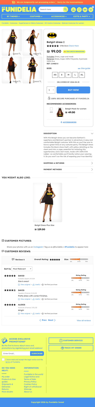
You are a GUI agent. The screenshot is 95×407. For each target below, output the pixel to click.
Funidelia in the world (33, 374)
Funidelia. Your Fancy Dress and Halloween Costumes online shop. (19, 9)
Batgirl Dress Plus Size (44, 225)
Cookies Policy (30, 384)
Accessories (58, 16)
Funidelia (5, 23)
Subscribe (37, 353)
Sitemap (27, 389)
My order (6, 377)
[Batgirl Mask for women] (60, 112)
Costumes (35, 16)
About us (28, 392)
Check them (74, 46)
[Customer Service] (79, 9)
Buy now (73, 90)
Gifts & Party (80, 16)
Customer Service (73, 340)
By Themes (12, 16)
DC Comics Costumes (52, 23)
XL (82, 74)
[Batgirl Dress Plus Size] (47, 202)
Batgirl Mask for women (75, 109)
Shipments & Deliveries (7, 385)
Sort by (7, 269)
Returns (5, 389)
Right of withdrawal (32, 387)
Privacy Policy (30, 381)
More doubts (7, 392)
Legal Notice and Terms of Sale (31, 378)
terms (8, 362)
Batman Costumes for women (73, 23)
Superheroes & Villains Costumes (31, 23)
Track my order (72, 348)
